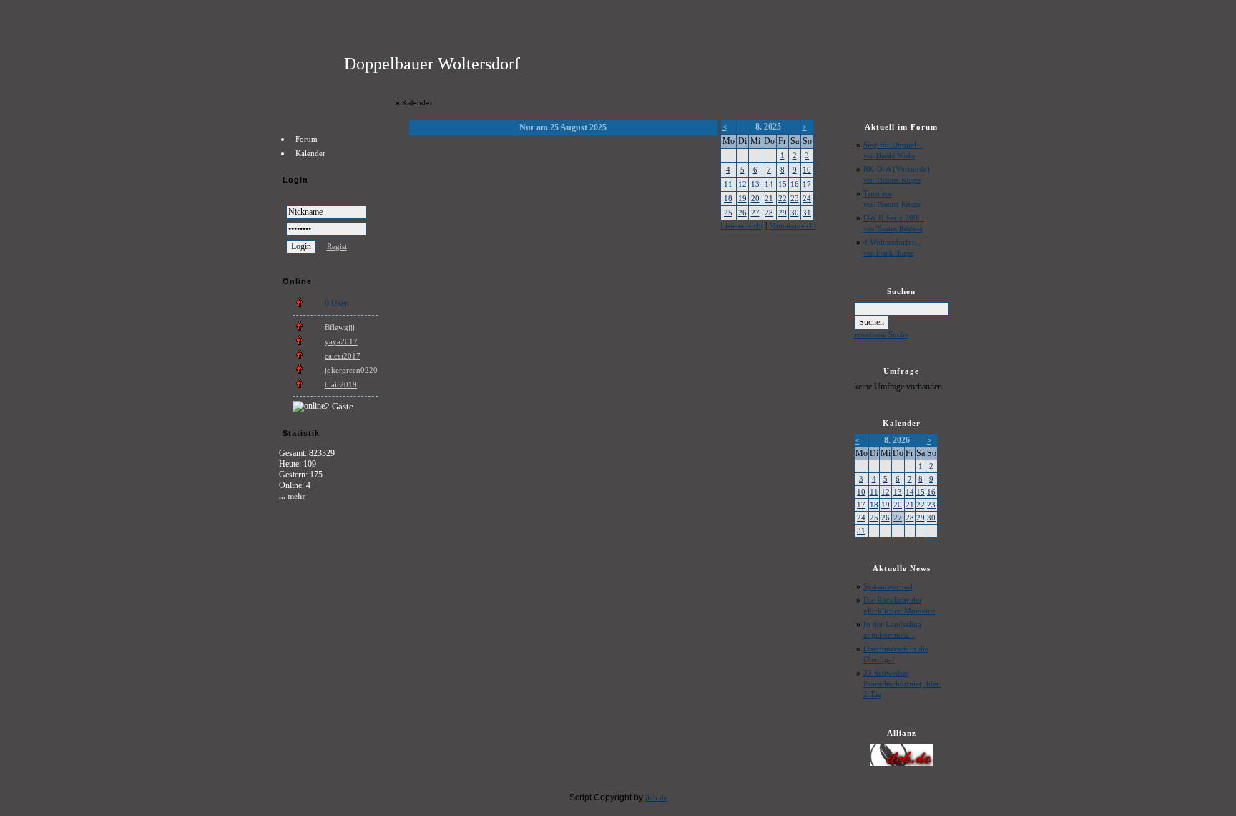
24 (807, 198)
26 (742, 212)
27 (755, 212)
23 (794, 198)
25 (728, 212)
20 (755, 198)
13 (755, 184)
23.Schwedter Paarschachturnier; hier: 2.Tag (902, 684)
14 (769, 184)
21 (769, 198)
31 (807, 212)
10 (807, 169)
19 (742, 198)
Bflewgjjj (340, 327)
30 (794, 212)
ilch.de (656, 797)
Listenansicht (741, 225)
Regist (337, 246)
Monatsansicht (792, 225)
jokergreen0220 (351, 370)
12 (742, 184)
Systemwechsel (888, 586)
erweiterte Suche (881, 334)
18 (728, 198)
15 (782, 184)
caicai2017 (342, 355)
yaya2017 (341, 341)
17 (807, 184)
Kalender (310, 153)
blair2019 (341, 384)
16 (794, 184)
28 (769, 212)
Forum (306, 139)
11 (728, 184)
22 (782, 198)
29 (782, 212)
